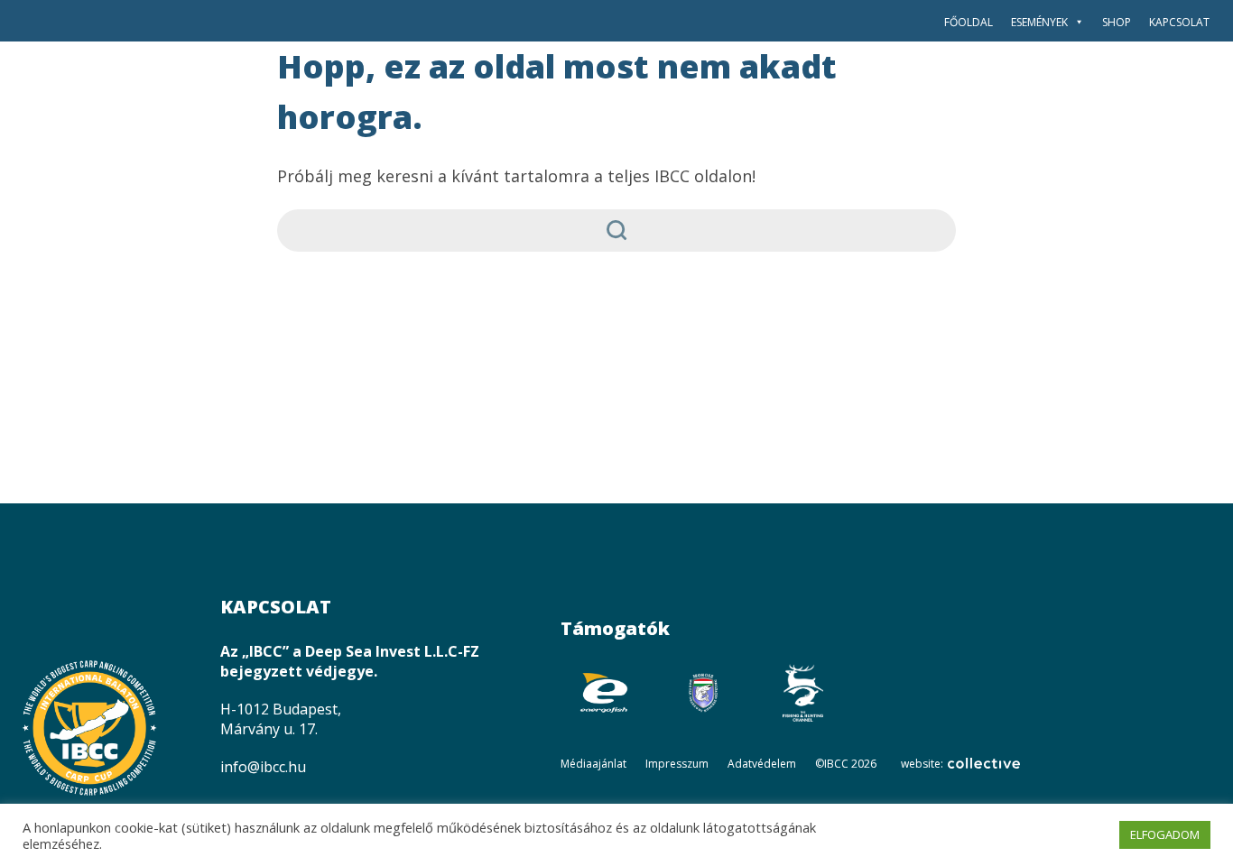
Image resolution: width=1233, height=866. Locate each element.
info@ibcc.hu (263, 767)
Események (1039, 22)
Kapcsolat (1179, 22)
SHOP (1116, 22)
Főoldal (968, 22)
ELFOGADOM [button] (1165, 834)
